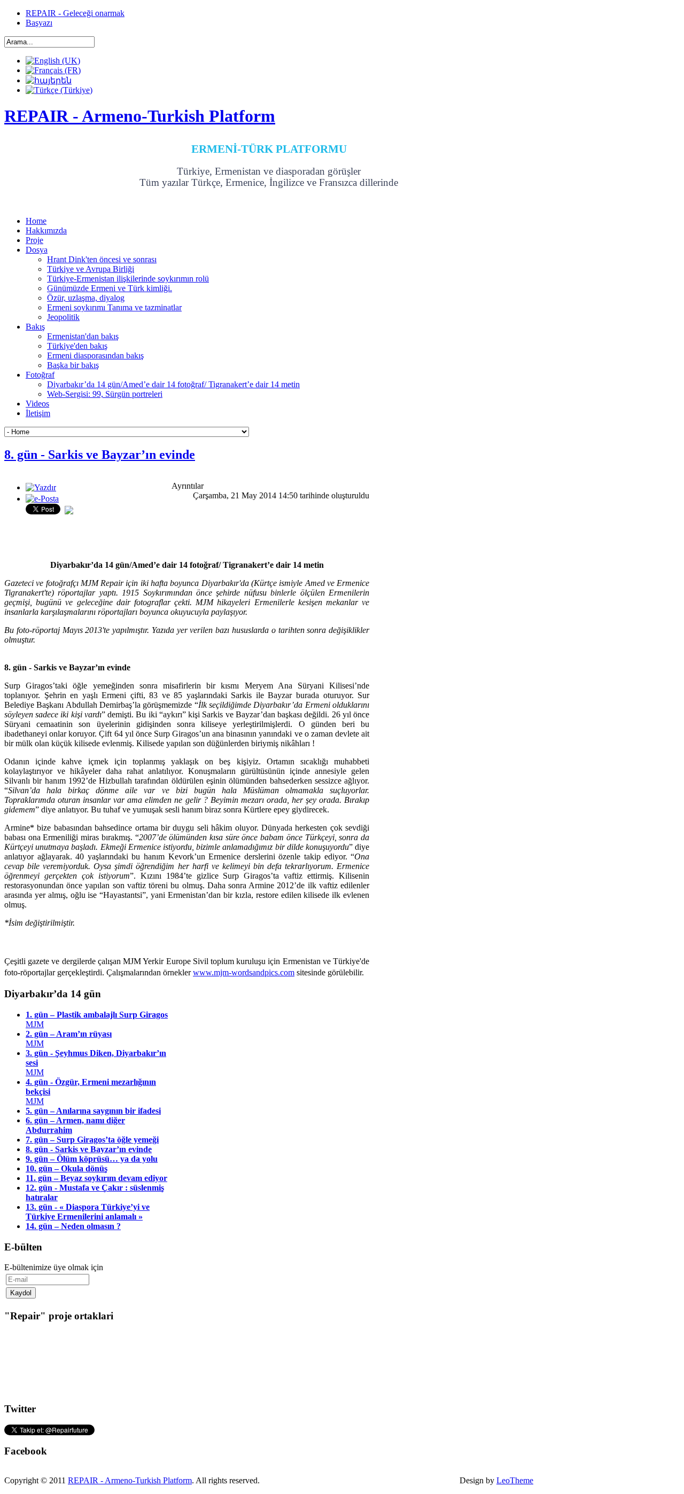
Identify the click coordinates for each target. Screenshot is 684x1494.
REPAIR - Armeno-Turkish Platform (130, 1480)
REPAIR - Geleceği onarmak (75, 13)
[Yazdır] (41, 487)
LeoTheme (514, 1480)
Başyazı (39, 22)
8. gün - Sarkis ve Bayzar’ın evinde (99, 455)
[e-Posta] (42, 498)
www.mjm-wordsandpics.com (243, 972)
